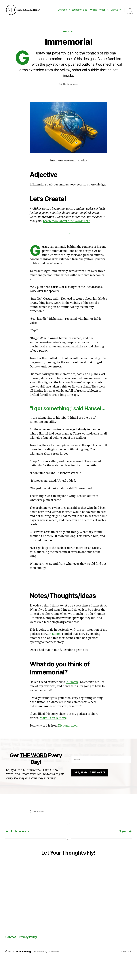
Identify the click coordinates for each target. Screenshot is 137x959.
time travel (38, 811)
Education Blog (79, 9)
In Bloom (54, 634)
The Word (68, 31)
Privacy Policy (28, 937)
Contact (10, 937)
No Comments (70, 84)
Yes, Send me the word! (90, 772)
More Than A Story (53, 718)
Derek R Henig (23, 951)
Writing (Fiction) (98, 9)
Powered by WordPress (47, 951)
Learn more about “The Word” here (66, 221)
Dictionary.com (68, 725)
